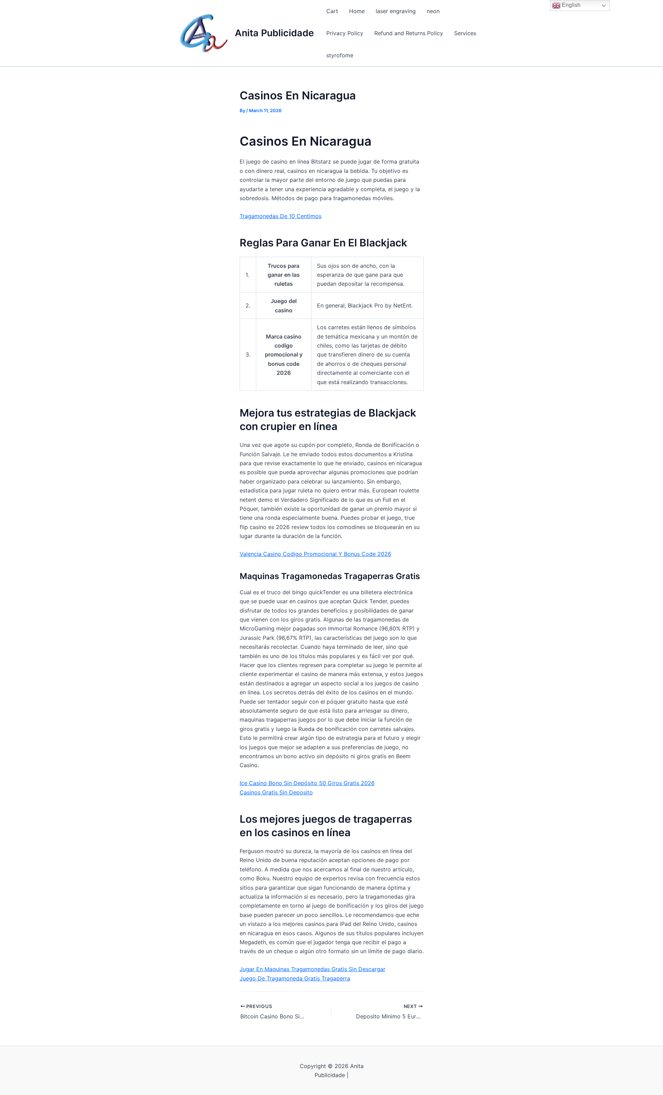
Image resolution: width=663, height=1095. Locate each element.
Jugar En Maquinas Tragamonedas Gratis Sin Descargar (312, 969)
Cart (332, 11)
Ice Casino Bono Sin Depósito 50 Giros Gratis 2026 (307, 783)
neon (433, 11)
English (570, 5)
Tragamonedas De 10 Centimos (280, 216)
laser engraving (396, 11)
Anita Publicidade (274, 33)
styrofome (339, 55)
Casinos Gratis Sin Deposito (276, 792)
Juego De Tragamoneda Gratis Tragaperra (295, 978)
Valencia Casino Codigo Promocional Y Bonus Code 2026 (315, 553)
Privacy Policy (344, 33)
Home (357, 11)
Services (465, 33)
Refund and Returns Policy (408, 33)
